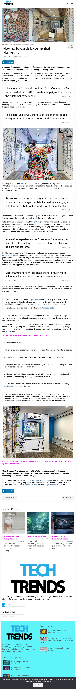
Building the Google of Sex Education (21, 669)
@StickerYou (36, 300)
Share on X (66, 96)
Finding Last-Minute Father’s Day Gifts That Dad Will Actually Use (57, 640)
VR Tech (24, 56)
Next (72, 533)
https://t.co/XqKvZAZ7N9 (33, 304)
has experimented (28, 184)
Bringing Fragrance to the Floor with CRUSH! (60, 632)
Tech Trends (18, 56)
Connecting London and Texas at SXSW (23, 676)
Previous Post (10, 498)
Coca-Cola (32, 73)
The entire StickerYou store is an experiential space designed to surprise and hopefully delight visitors (36, 116)
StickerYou (34, 222)
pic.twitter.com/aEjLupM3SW (55, 304)
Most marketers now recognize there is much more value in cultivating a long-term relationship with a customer (35, 276)
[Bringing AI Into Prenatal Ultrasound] (62, 523)
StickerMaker (59, 357)
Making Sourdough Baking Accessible (58, 649)
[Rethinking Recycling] (38, 523)
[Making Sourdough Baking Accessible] (13, 523)
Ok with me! (38, 685)
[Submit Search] (3, 605)
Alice (6, 56)
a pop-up (20, 186)
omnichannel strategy (10, 255)
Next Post (67, 498)
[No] (74, 683)
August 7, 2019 (48, 308)
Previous (4, 533)
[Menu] (71, 3)
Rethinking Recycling (19, 662)
